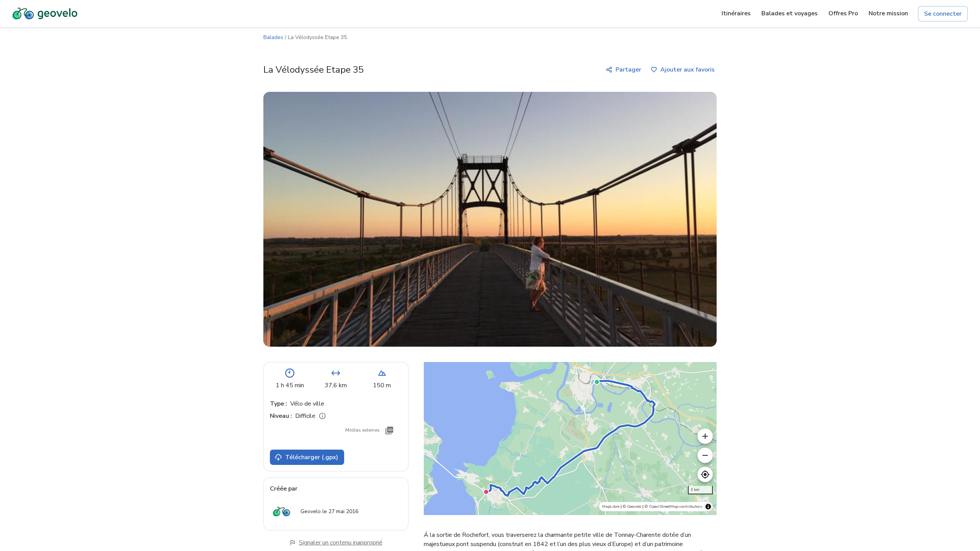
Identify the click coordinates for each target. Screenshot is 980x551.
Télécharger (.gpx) (311, 457)
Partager (628, 69)
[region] (570, 438)
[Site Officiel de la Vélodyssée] (389, 430)
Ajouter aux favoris (687, 69)
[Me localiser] (705, 474)
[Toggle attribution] (708, 506)
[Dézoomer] (705, 455)
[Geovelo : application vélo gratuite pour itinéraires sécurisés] (44, 14)
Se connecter (943, 14)
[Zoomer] (705, 436)
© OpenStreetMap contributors (673, 506)
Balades (273, 37)
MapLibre (610, 506)
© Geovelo (632, 506)
